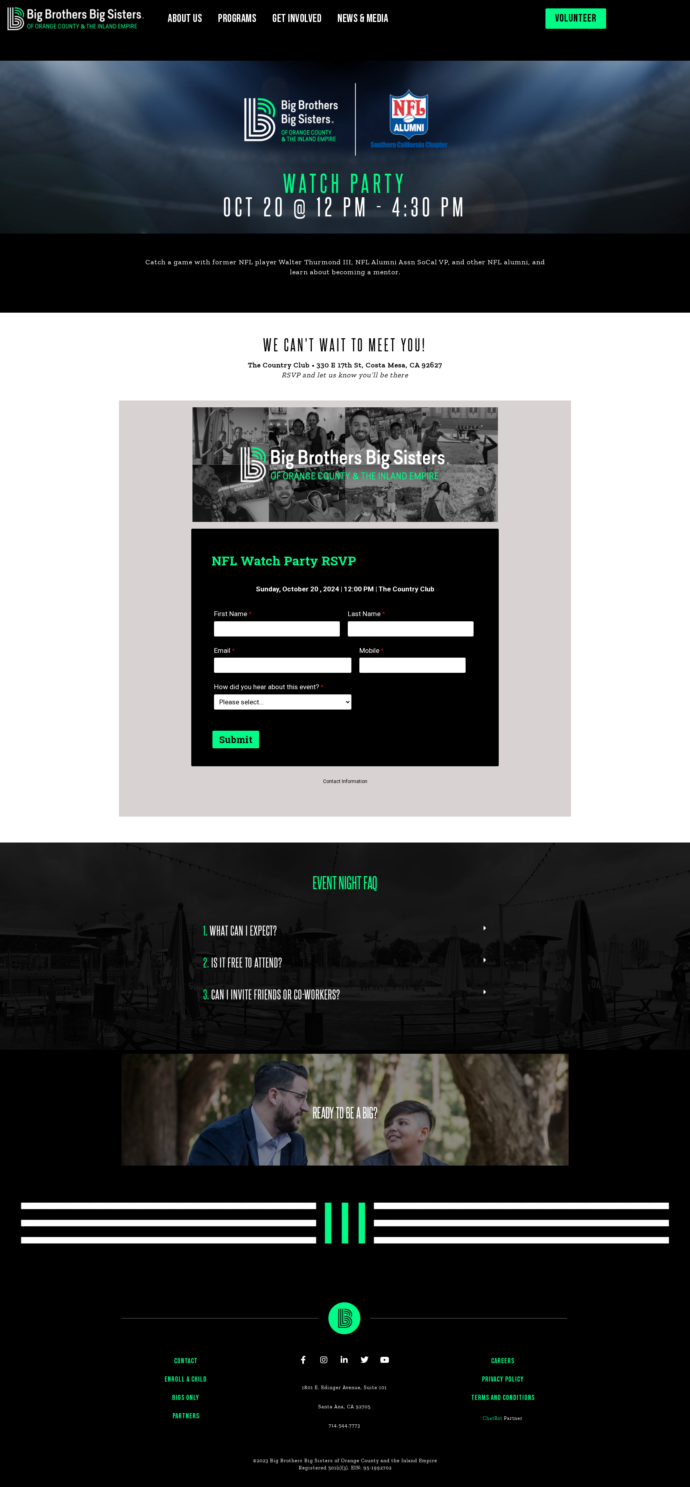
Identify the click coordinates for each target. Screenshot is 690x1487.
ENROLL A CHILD (186, 1379)
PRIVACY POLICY (503, 1379)
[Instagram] (324, 1360)
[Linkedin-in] (344, 1360)
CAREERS (502, 1361)
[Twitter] (365, 1360)
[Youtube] (385, 1360)
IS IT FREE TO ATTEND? (242, 962)
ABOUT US (185, 18)
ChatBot (492, 1418)
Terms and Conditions (503, 1398)
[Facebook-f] (303, 1360)
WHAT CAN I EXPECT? (240, 930)
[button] (345, 930)
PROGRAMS (237, 18)
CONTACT (186, 1361)
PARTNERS (185, 1416)
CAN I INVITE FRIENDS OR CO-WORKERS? (271, 994)
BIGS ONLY (185, 1398)
